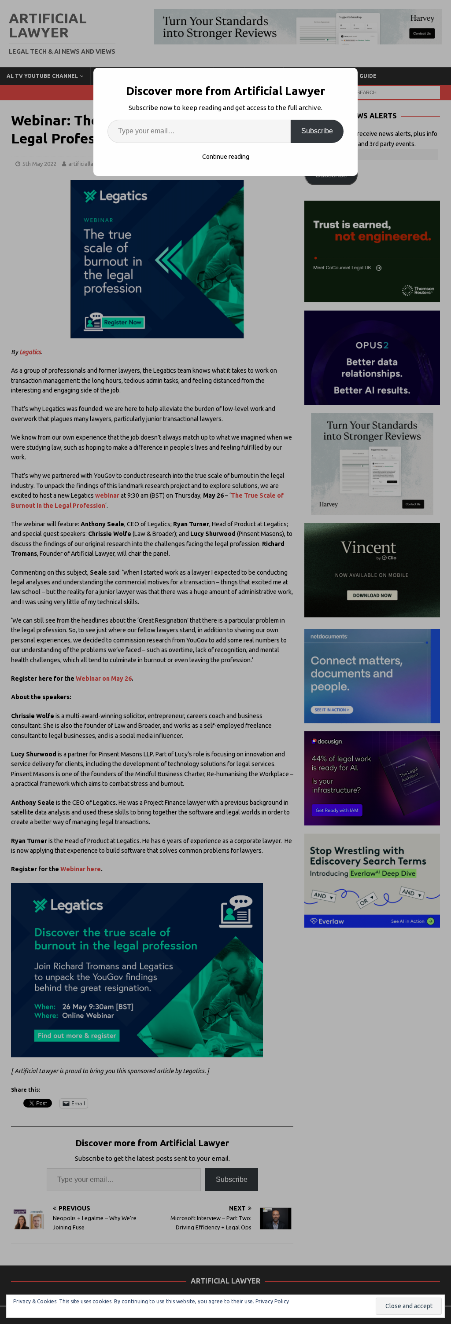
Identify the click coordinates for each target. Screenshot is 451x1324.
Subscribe (317, 131)
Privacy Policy (272, 1301)
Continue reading (225, 156)
